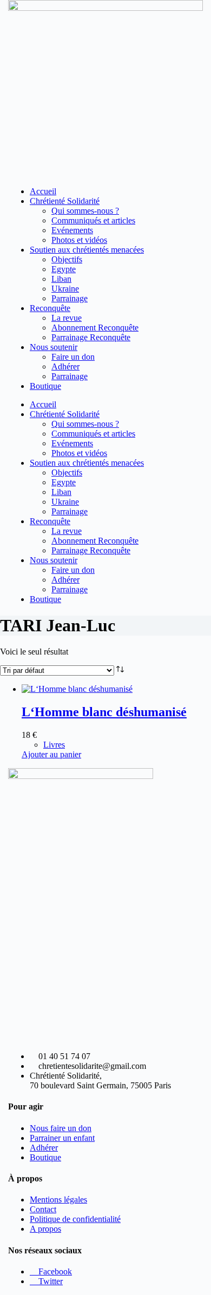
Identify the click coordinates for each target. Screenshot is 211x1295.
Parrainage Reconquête (90, 337)
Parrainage (69, 298)
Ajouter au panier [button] (51, 754)
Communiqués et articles (93, 220)
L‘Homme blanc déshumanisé (104, 712)
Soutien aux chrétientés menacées (87, 249)
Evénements (72, 230)
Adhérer (65, 366)
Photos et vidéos (79, 240)
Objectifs (66, 259)
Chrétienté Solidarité (65, 201)
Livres (54, 744)
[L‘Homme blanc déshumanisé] (77, 688)
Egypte (63, 269)
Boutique (45, 386)
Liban (61, 278)
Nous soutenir (53, 347)
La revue (66, 317)
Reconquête (50, 308)
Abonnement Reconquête (95, 327)
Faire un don (73, 356)
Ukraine (65, 288)
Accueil (43, 191)
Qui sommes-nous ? (85, 210)
